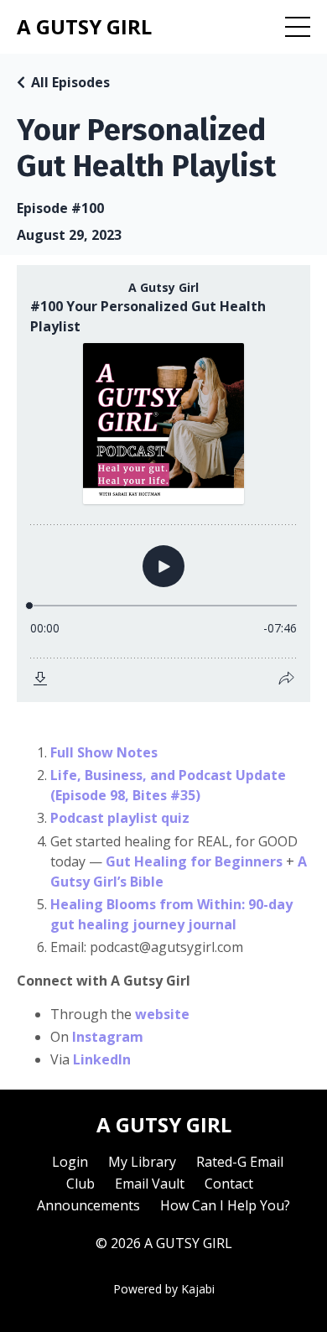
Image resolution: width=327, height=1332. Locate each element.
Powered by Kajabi (164, 1289)
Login (70, 1161)
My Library (142, 1161)
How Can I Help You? (225, 1205)
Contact (229, 1183)
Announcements (88, 1205)
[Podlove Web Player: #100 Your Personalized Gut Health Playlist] (163, 483)
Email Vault (149, 1183)
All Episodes (70, 82)
